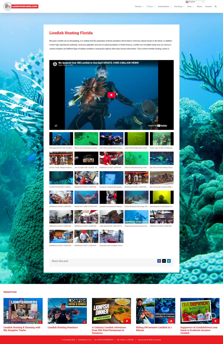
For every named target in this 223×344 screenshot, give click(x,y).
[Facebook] (159, 260)
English (192, 2)
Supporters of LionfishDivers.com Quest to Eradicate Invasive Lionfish (199, 330)
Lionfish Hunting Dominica (63, 327)
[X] (164, 260)
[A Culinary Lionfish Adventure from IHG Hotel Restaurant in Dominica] (111, 311)
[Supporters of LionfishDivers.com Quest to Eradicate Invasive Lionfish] (200, 311)
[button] (216, 6)
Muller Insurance (155, 340)
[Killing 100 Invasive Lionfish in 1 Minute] (155, 311)
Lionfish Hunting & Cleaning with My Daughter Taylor (21, 329)
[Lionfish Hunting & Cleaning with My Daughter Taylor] (23, 311)
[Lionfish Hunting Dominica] (67, 311)
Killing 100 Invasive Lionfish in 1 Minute (154, 329)
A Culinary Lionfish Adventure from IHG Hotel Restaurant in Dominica (109, 330)
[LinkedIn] (168, 260)
